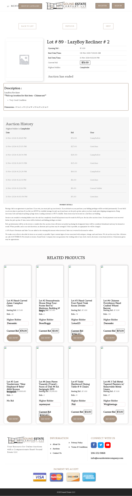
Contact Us (57, 453)
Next (108, 26)
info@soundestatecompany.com (107, 458)
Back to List (27, 26)
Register (102, 6)
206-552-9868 (98, 453)
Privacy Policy (76, 443)
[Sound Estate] (66, 5)
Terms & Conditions (79, 447)
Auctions (56, 449)
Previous (69, 26)
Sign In (118, 6)
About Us (56, 444)
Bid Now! (13, 338)
